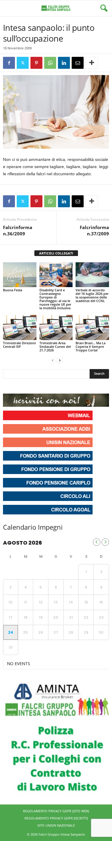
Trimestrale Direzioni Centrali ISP (19, 345)
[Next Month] (105, 542)
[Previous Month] (96, 542)
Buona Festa (12, 290)
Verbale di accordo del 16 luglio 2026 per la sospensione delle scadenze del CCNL (92, 295)
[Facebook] (9, 63)
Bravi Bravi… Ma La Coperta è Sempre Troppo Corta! (90, 346)
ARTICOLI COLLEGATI (56, 253)
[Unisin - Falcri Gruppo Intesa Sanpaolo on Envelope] (51, 386)
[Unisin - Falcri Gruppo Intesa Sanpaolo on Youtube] (29, 386)
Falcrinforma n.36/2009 (17, 230)
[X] (23, 63)
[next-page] (60, 360)
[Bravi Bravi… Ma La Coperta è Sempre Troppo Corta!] (92, 327)
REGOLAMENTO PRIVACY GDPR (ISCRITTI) (56, 818)
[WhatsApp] (50, 63)
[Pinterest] (36, 63)
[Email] (78, 63)
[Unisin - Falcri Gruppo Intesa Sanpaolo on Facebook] (8, 386)
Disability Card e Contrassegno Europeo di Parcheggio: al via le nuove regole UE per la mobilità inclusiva (55, 299)
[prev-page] (53, 360)
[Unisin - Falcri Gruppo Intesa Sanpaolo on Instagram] (19, 386)
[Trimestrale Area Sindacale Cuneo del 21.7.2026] (56, 327)
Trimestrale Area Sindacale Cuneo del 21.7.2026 (55, 346)
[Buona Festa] (19, 274)
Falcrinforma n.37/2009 (94, 230)
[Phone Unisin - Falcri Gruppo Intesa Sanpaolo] (40, 386)
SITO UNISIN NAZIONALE (56, 825)
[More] (91, 63)
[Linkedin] (64, 63)
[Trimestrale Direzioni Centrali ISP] (19, 327)
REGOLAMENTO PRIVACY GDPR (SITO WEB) (56, 811)
